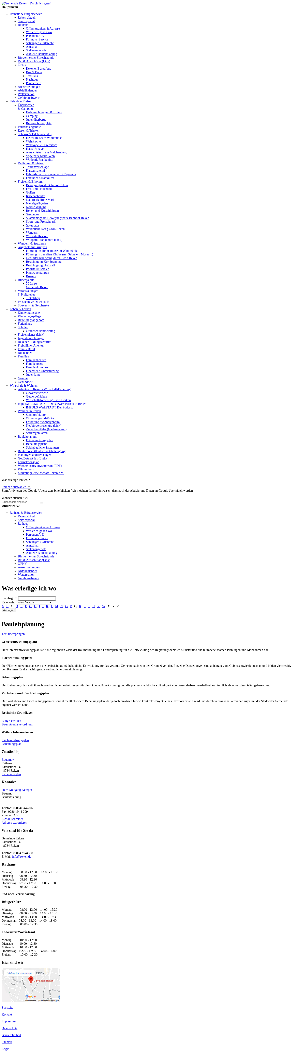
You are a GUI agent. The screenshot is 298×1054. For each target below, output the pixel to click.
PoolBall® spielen (37, 269)
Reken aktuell (26, 17)
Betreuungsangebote (31, 320)
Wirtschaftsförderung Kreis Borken (48, 400)
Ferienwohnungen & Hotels (44, 112)
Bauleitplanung (27, 436)
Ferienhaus (25, 323)
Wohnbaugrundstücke (40, 418)
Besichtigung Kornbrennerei (44, 261)
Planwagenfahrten (37, 272)
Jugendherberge (36, 119)
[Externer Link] (31, 1000)
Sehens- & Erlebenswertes (34, 134)
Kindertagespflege (29, 316)
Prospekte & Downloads (33, 301)
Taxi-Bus (32, 76)
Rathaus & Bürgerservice (26, 14)
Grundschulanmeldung (40, 331)
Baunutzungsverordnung (17, 724)
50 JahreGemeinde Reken (37, 285)
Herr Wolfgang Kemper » (18, 789)
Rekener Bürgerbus (38, 68)
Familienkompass (37, 367)
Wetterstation (26, 94)
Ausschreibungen (29, 86)
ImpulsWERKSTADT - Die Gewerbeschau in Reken (52, 403)
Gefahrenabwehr (28, 97)
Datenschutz (9, 1028)
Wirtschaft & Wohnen (24, 385)
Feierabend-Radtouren (40, 178)
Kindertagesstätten (29, 312)
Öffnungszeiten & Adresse (43, 28)
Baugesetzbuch (11, 720)
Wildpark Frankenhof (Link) (44, 239)
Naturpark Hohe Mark (40, 199)
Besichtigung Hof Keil (40, 265)
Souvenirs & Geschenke (33, 305)
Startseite (7, 1007)
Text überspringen (13, 634)
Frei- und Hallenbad (39, 188)
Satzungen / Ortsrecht (40, 43)
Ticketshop (33, 298)
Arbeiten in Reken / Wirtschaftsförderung (44, 389)
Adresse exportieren (14, 822)
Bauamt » (8, 759)
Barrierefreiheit (11, 1035)
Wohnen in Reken (29, 411)
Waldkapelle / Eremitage (41, 145)
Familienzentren (36, 360)
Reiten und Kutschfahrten (42, 210)
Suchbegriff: (9, 598)
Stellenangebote (36, 50)
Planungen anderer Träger (34, 454)
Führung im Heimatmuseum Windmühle (51, 250)
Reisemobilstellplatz (38, 123)
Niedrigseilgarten (37, 203)
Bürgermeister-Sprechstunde (36, 57)
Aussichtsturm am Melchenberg (46, 152)
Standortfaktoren (36, 414)
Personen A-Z (35, 35)
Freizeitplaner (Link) (31, 334)
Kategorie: (8, 602)
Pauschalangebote (29, 127)
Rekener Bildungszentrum (34, 342)
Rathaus (23, 25)
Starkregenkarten (37, 433)
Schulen (23, 327)
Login (5, 1049)
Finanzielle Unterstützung (42, 371)
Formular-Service (37, 39)
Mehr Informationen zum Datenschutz (26, 494)
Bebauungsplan (11, 744)
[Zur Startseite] (26, 3)
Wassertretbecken (37, 236)
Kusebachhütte (35, 196)
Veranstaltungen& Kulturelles (28, 292)
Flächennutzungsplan (39, 440)
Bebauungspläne (36, 444)
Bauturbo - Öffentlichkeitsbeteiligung (41, 451)
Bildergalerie (26, 280)
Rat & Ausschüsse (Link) (34, 61)
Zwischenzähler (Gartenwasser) (46, 429)
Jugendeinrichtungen (31, 338)
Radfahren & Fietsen (31, 163)
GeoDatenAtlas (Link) (32, 458)
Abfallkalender (27, 90)
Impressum (9, 1021)
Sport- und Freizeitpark (41, 221)
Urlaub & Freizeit (21, 101)
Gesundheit (25, 382)
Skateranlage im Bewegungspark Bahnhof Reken (57, 218)
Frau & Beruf (26, 349)
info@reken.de (21, 856)
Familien (23, 356)
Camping (32, 116)
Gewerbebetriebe (37, 393)
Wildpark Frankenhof (39, 159)
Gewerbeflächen (36, 396)
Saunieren (32, 214)
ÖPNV (22, 65)
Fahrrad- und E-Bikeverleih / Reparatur (51, 174)
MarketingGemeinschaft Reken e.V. (41, 473)
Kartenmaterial (35, 170)
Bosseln (31, 276)
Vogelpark (32, 225)
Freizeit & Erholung (30, 181)
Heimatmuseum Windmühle (44, 137)
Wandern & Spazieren (32, 243)
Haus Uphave (35, 148)
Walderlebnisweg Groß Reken (45, 229)
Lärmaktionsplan (28, 462)
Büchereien (25, 352)
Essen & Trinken (28, 130)
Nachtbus (32, 79)
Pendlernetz (33, 83)
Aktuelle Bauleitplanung (41, 54)
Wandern (32, 232)
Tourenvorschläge (37, 167)
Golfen (30, 192)
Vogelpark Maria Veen (40, 156)
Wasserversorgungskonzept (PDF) (40, 465)
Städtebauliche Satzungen (42, 447)
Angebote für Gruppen (32, 247)
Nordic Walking (36, 207)
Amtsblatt (32, 46)
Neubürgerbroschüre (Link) (43, 425)
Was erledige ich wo (39, 32)
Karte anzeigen (11, 774)
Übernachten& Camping (26, 106)
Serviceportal (26, 21)
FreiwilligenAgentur (31, 345)
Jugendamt (33, 374)
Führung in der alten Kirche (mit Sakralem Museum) (59, 254)
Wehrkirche (33, 141)
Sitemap (7, 1042)
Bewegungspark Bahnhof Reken (47, 185)
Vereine (23, 378)
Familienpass (34, 363)
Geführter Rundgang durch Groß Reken (51, 258)
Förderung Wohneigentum (43, 422)
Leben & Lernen (20, 309)
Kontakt (7, 1014)
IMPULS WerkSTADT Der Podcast (49, 407)
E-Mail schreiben (13, 819)
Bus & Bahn (34, 72)
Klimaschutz (26, 469)
